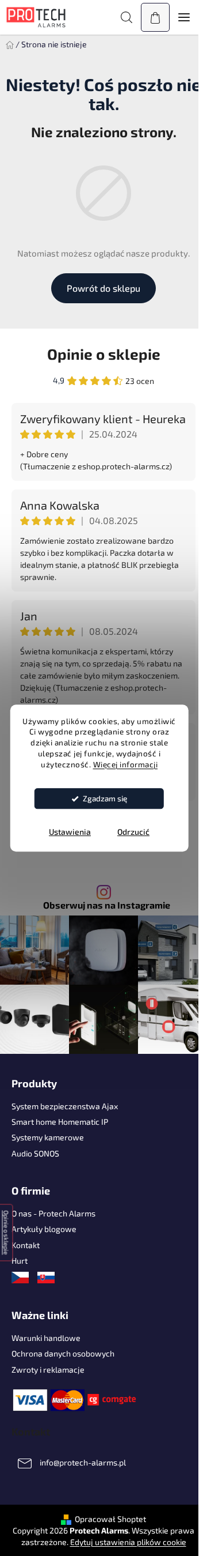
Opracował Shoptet (110, 1519)
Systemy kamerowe (48, 1137)
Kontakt (26, 1245)
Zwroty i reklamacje (48, 1369)
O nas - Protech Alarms (53, 1213)
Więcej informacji (125, 764)
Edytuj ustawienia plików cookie (128, 1542)
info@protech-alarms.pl (83, 1462)
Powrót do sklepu (103, 287)
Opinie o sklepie (103, 354)
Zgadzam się (105, 798)
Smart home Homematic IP (60, 1122)
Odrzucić (133, 832)
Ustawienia (70, 832)
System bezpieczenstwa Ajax (65, 1106)
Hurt (20, 1260)
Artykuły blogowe (44, 1229)
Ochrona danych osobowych (63, 1353)
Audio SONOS (35, 1153)
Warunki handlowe (46, 1338)
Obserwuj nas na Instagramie (106, 905)
